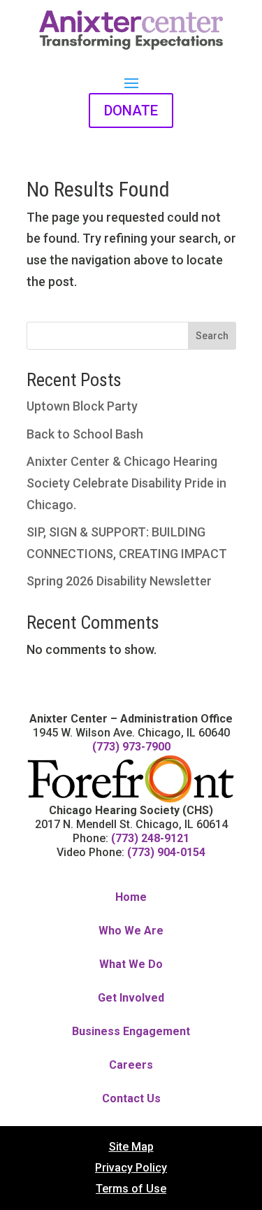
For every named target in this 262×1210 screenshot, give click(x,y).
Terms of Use (131, 1189)
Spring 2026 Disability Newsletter (119, 581)
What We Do (131, 965)
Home (131, 898)
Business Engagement (131, 1032)
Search (212, 335)
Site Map (131, 1147)
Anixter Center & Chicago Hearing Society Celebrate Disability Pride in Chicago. (126, 482)
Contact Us (131, 1099)
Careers (131, 1066)
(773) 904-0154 (166, 852)
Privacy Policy (131, 1168)
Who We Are (131, 931)
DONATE (131, 110)
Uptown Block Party (82, 406)
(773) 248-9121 (150, 838)
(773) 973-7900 (131, 746)
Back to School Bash (85, 434)
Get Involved (131, 998)
